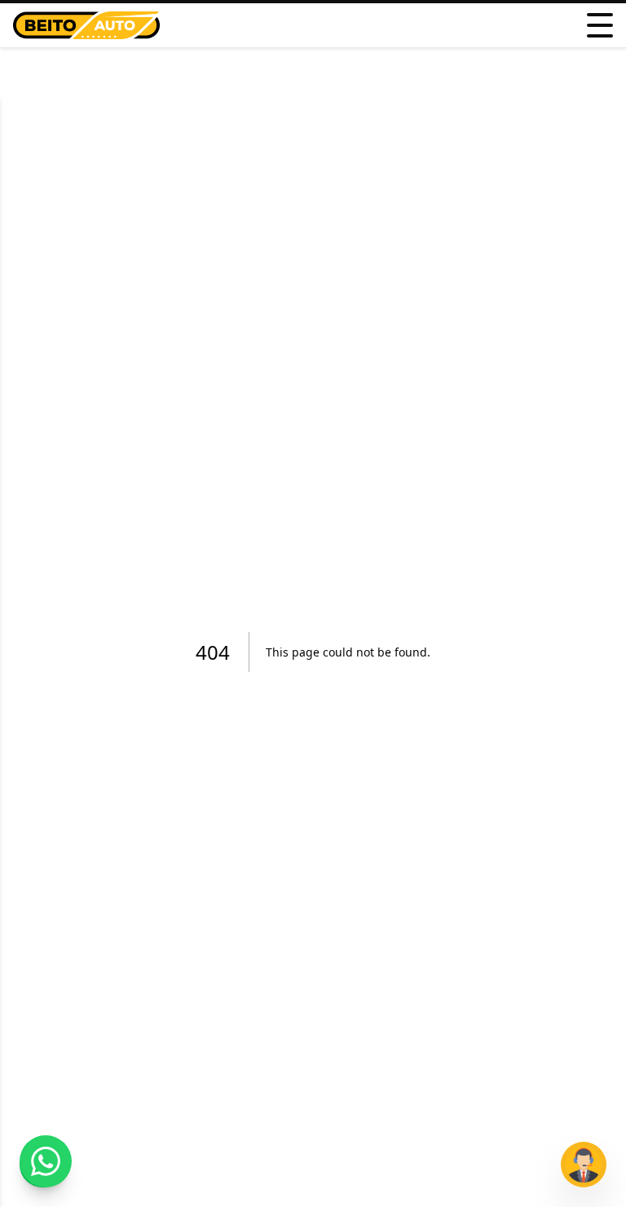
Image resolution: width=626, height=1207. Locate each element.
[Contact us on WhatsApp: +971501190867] (46, 1161)
